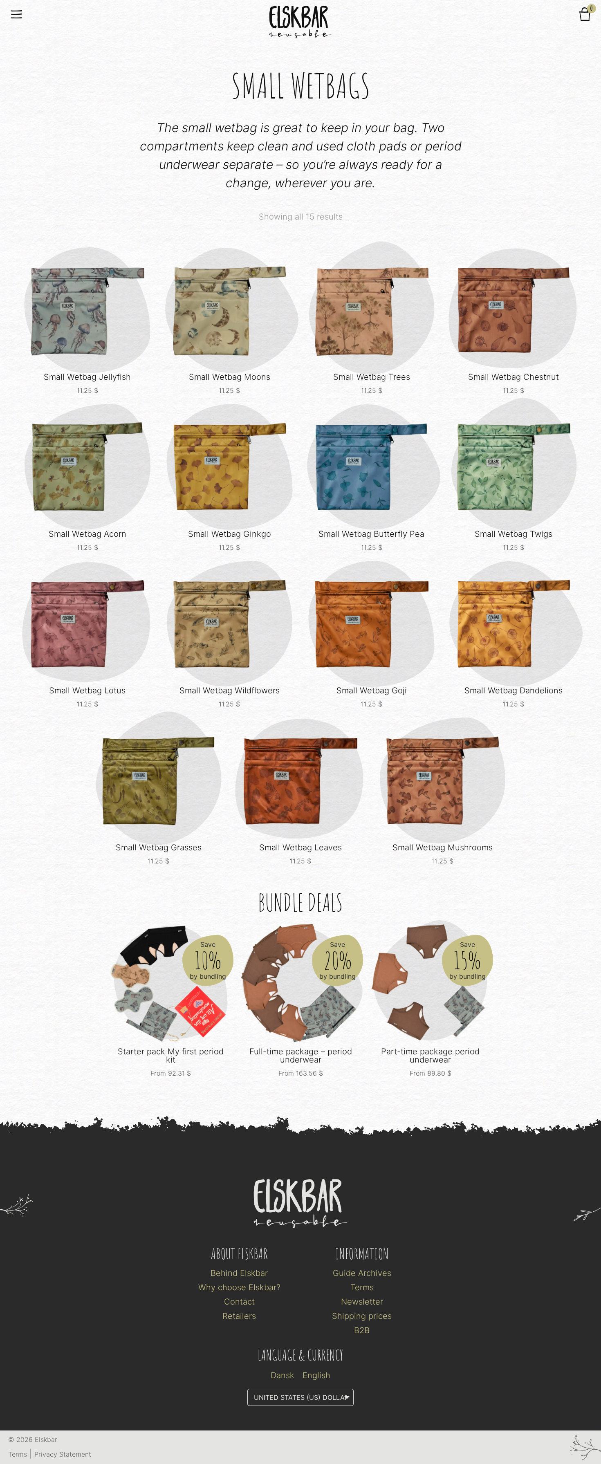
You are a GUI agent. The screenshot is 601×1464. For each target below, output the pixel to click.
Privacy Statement (62, 1454)
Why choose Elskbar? (239, 1287)
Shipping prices (362, 1316)
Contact (239, 1302)
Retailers (239, 1316)
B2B (362, 1330)
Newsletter (362, 1302)
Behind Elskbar (239, 1273)
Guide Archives (362, 1273)
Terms (362, 1287)
